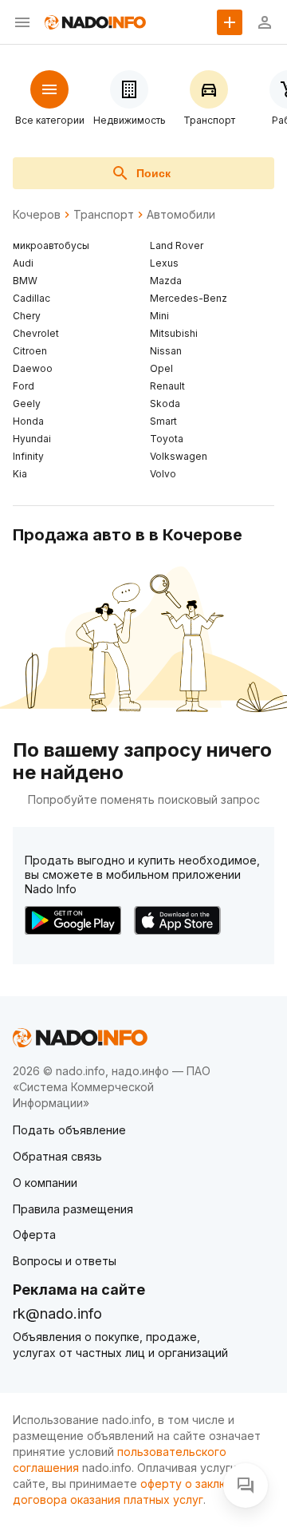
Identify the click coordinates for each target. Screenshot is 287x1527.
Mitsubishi (174, 333)
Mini (159, 316)
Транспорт (103, 214)
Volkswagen (178, 456)
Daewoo (33, 368)
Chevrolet (36, 333)
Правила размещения (73, 1209)
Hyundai (32, 439)
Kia (20, 474)
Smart (163, 421)
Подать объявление (69, 1130)
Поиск (153, 173)
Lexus (164, 263)
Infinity (28, 456)
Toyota (166, 439)
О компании (45, 1182)
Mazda (166, 281)
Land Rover (176, 245)
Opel (161, 368)
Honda (28, 421)
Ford (23, 386)
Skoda (165, 403)
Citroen (30, 351)
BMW (25, 281)
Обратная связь (57, 1156)
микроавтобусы (51, 245)
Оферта (34, 1234)
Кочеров (37, 214)
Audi (23, 263)
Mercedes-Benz (188, 298)
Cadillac (31, 298)
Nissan (166, 351)
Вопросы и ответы (64, 1261)
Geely (27, 403)
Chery (27, 316)
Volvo (163, 474)
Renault (167, 386)
